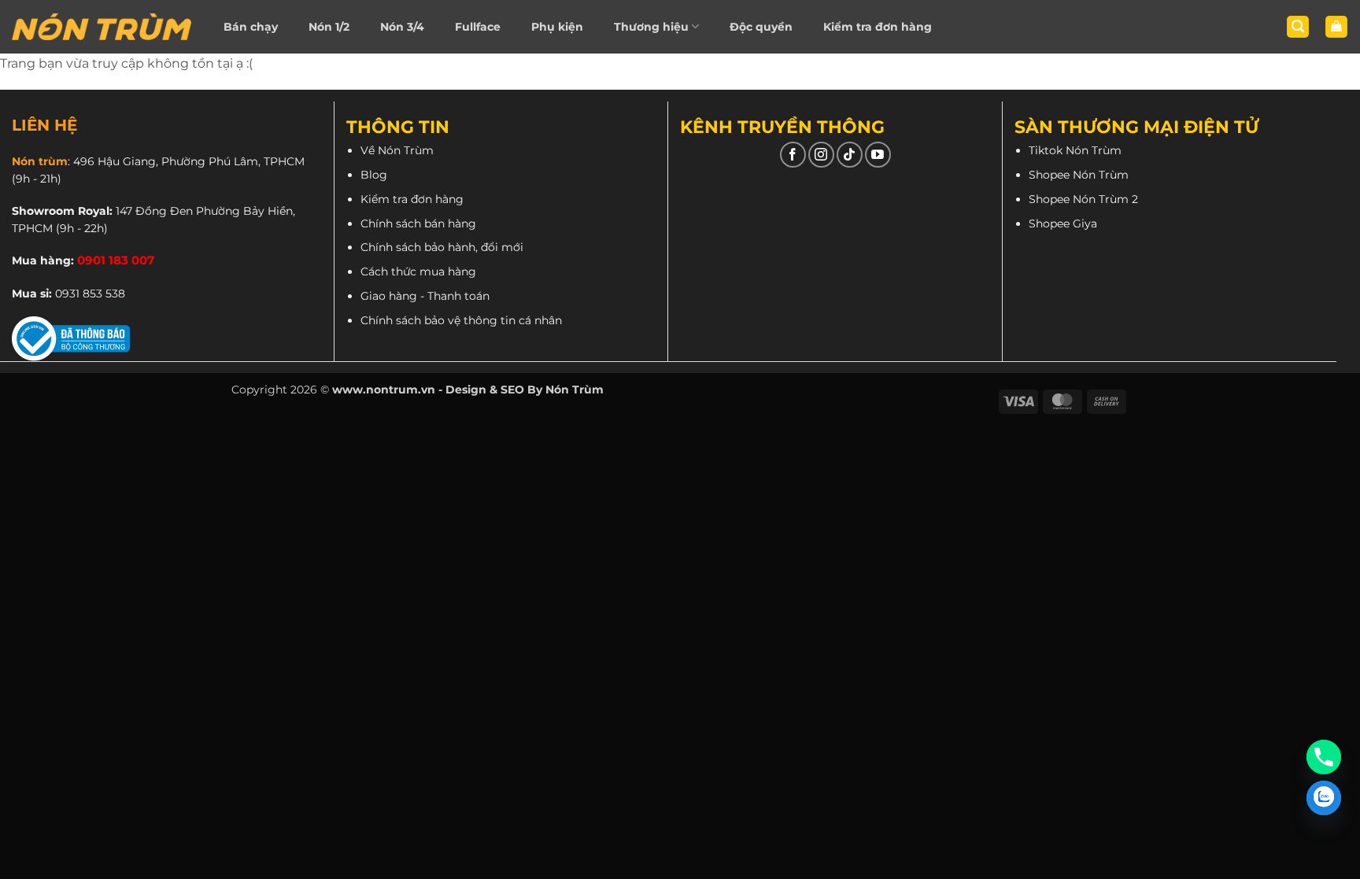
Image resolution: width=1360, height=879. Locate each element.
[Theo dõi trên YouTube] (878, 155)
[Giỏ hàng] (1336, 27)
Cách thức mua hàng (418, 271)
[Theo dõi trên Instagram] (821, 155)
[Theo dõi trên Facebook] (793, 155)
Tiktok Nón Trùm (1075, 150)
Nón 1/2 (329, 27)
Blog (373, 175)
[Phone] (1323, 757)
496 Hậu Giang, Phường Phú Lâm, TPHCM (189, 161)
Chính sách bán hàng (418, 223)
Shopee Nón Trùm (1079, 175)
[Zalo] (1323, 798)
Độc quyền (761, 27)
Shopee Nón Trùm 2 (1083, 199)
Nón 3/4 (402, 27)
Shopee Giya (1063, 223)
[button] (1298, 27)
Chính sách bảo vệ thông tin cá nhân (461, 320)
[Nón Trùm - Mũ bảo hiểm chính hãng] (101, 26)
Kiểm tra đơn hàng (877, 27)
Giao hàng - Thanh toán (425, 296)
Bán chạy (251, 27)
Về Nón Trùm (397, 150)
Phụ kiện (557, 27)
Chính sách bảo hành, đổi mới (441, 247)
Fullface (478, 27)
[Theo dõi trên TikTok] (850, 155)
